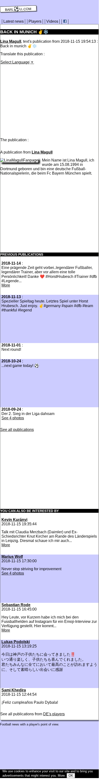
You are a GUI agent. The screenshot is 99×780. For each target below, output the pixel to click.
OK (71, 775)
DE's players (54, 714)
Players (35, 21)
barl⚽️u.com (18, 9)
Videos (52, 21)
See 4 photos (12, 418)
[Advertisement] (40, 98)
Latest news (13, 21)
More (5, 285)
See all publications (17, 430)
